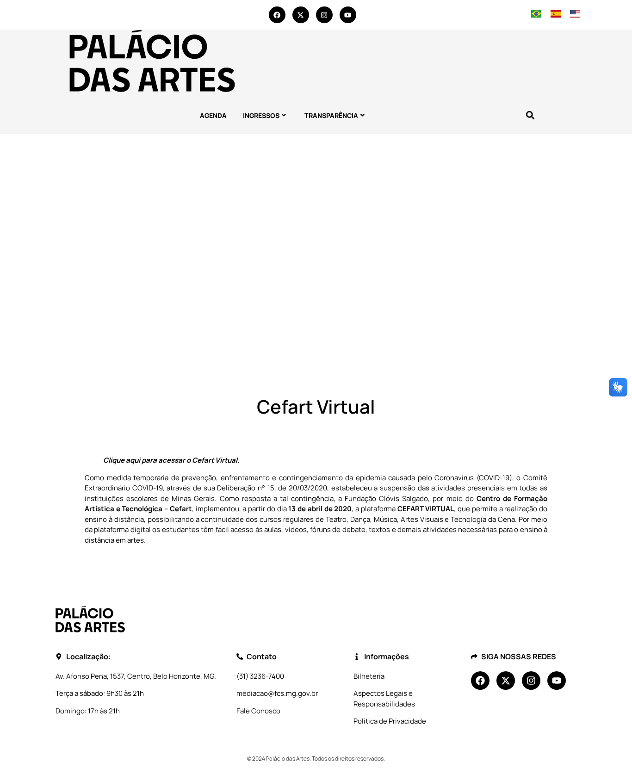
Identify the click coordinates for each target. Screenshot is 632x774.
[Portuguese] (536, 14)
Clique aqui (121, 460)
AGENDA (213, 115)
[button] (530, 115)
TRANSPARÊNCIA (331, 115)
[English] (575, 14)
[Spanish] (556, 14)
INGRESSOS (261, 115)
